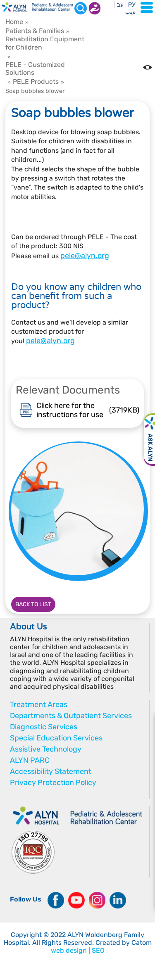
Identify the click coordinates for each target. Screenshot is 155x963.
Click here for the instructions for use (87, 410)
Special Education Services (56, 737)
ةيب (130, 11)
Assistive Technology (45, 749)
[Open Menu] (147, 7)
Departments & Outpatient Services (71, 715)
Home (14, 22)
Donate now (94, 8)
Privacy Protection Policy (53, 782)
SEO (98, 950)
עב (120, 4)
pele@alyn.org (84, 255)
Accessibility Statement (50, 771)
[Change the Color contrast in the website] (147, 67)
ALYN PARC (30, 760)
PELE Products (36, 81)
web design (69, 950)
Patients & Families (34, 31)
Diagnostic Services (43, 726)
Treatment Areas (38, 704)
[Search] (80, 8)
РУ (132, 4)
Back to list (33, 604)
